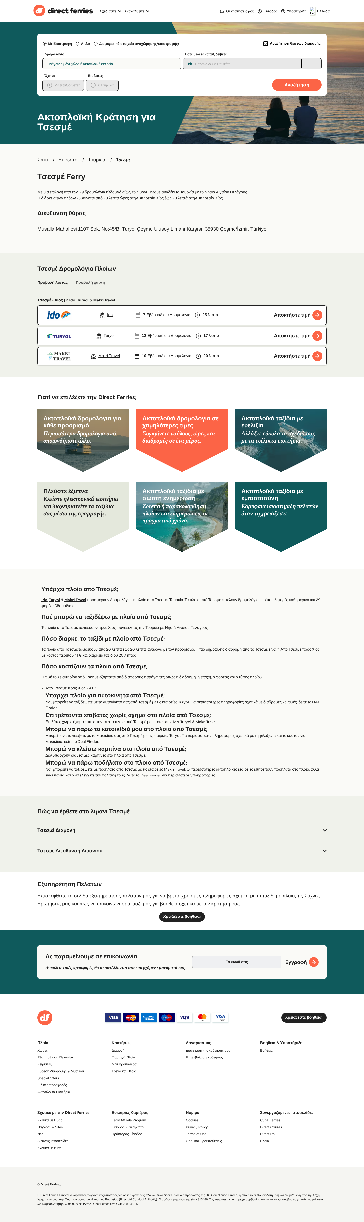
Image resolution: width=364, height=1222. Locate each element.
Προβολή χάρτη (90, 283)
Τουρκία (96, 160)
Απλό (85, 44)
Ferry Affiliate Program (129, 1120)
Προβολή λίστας (52, 283)
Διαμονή (118, 1050)
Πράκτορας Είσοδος (127, 1134)
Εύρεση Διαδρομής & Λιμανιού (60, 1071)
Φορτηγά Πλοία (123, 1057)
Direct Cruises (271, 1127)
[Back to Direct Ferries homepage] (63, 11)
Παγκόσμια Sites (50, 1127)
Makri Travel (104, 300)
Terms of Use (196, 1134)
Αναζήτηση (297, 84)
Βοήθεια (266, 1050)
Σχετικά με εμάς (49, 1148)
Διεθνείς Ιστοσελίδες (52, 1141)
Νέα (40, 1134)
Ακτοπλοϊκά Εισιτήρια (53, 1092)
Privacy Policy (197, 1127)
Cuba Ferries (270, 1120)
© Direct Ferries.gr (50, 1184)
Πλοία (264, 1141)
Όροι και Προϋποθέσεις (204, 1141)
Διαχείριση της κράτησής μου (208, 1050)
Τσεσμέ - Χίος (50, 300)
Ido (72, 300)
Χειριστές (44, 1064)
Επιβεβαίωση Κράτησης (204, 1057)
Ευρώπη (67, 160)
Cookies (192, 1120)
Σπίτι (42, 160)
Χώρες (42, 1050)
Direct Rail (268, 1134)
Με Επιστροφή (60, 44)
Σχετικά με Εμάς (49, 1120)
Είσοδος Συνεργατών (128, 1127)
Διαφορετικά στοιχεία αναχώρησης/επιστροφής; (139, 44)
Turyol (82, 300)
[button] (182, 830)
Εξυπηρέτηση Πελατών (55, 1057)
